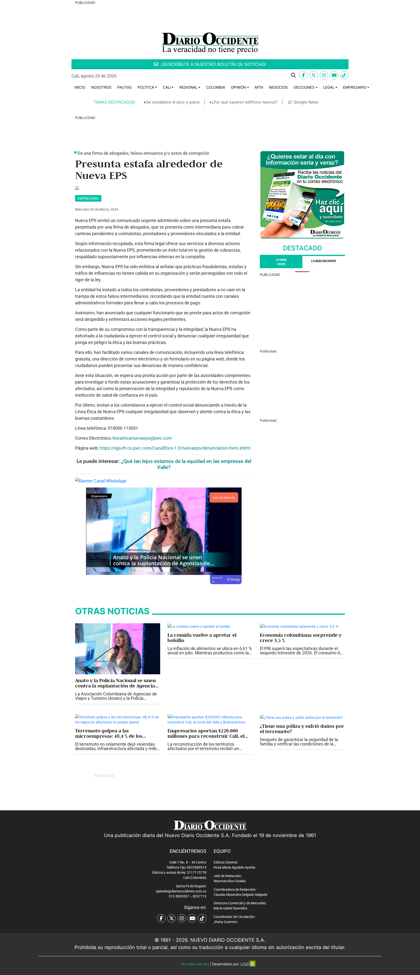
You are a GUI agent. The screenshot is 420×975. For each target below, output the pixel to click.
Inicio (79, 87)
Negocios (278, 87)
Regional (188, 87)
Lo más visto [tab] (281, 262)
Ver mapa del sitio (195, 964)
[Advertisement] (302, 311)
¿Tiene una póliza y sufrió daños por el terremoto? (302, 728)
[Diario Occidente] (210, 43)
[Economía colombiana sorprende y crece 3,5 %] (299, 626)
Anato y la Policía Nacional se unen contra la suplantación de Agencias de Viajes (116, 683)
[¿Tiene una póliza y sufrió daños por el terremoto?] (301, 717)
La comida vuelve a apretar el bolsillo (201, 637)
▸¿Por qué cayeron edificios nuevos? (243, 102)
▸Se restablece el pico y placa (171, 102)
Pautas (124, 87)
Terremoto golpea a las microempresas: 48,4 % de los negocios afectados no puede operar (109, 733)
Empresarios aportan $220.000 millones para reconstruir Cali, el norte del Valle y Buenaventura (206, 733)
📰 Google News (303, 102)
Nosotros (101, 87)
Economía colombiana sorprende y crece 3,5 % (300, 637)
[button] (210, 75)
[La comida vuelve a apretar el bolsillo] (198, 626)
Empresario (354, 87)
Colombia (215, 87)
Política (146, 87)
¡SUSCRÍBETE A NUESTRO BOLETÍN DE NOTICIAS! (213, 64)
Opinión (238, 87)
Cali (167, 87)
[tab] (323, 262)
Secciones (304, 87)
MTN (259, 87)
